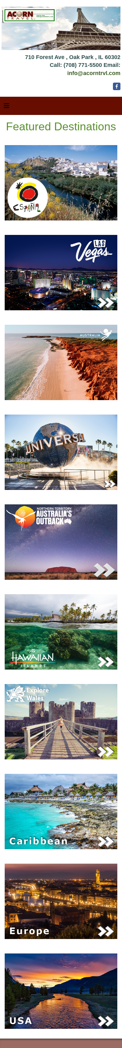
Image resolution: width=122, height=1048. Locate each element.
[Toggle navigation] (7, 107)
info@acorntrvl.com (93, 73)
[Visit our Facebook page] (116, 95)
